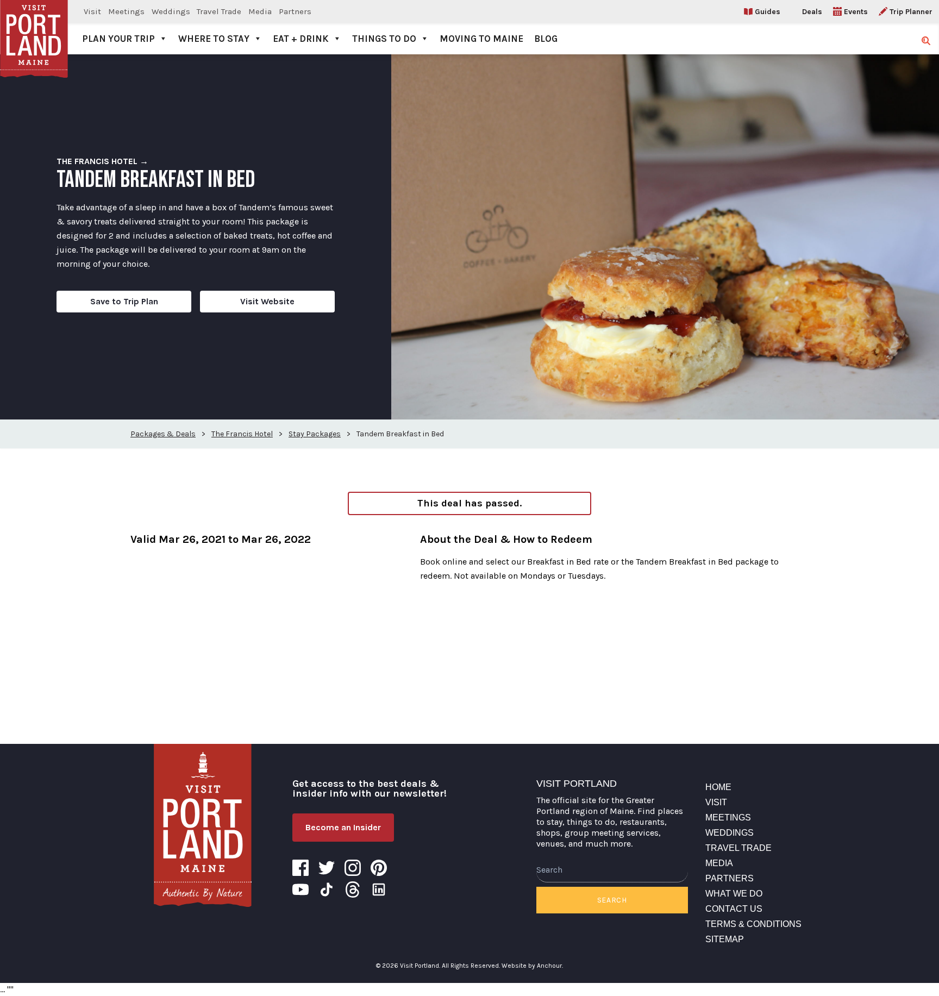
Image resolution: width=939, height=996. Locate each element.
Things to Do (384, 38)
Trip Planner (911, 11)
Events (856, 11)
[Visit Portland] (34, 27)
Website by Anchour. (532, 965)
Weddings (171, 11)
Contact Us (733, 908)
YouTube (300, 889)
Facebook (300, 868)
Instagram (353, 868)
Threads (353, 889)
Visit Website (267, 301)
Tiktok (326, 889)
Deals (812, 11)
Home (718, 787)
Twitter (326, 868)
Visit (92, 11)
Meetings (126, 11)
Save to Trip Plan (124, 301)
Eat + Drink (301, 38)
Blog (546, 38)
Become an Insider (343, 827)
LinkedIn (379, 889)
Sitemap (724, 939)
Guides (767, 11)
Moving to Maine (481, 38)
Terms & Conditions (753, 924)
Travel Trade (219, 11)
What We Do (733, 893)
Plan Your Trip (118, 38)
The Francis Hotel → (102, 161)
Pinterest (379, 868)
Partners (295, 11)
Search (612, 900)
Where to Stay (213, 38)
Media (260, 11)
